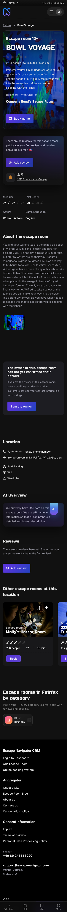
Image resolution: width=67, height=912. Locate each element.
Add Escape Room (15, 764)
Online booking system (18, 770)
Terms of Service (14, 835)
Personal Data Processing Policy (25, 841)
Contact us (10, 805)
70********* (14, 451)
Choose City (11, 787)
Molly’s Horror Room (26, 632)
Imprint (7, 829)
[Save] (38, 608)
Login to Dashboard (16, 758)
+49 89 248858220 (53, 2)
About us (9, 799)
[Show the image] (14, 322)
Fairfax (7, 25)
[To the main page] (6, 12)
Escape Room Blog (15, 793)
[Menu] (55, 11)
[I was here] (46, 608)
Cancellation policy (16, 811)
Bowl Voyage (25, 25)
